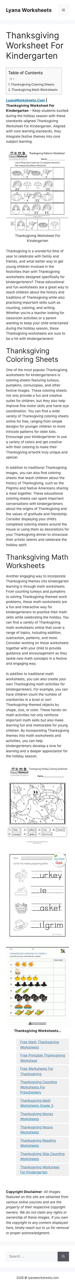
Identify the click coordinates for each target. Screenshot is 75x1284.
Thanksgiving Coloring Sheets (32, 84)
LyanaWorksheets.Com (25, 100)
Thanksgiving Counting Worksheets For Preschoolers (38, 1087)
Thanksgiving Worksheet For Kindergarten (39, 1169)
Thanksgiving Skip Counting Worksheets (42, 1156)
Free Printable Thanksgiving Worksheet (42, 1058)
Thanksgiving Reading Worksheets (38, 1143)
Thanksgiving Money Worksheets (36, 1116)
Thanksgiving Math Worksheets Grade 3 (36, 1103)
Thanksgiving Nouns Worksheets (36, 1129)
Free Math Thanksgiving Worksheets (39, 1044)
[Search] (63, 1256)
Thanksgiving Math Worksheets (34, 90)
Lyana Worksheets (29, 10)
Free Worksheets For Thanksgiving (36, 1071)
